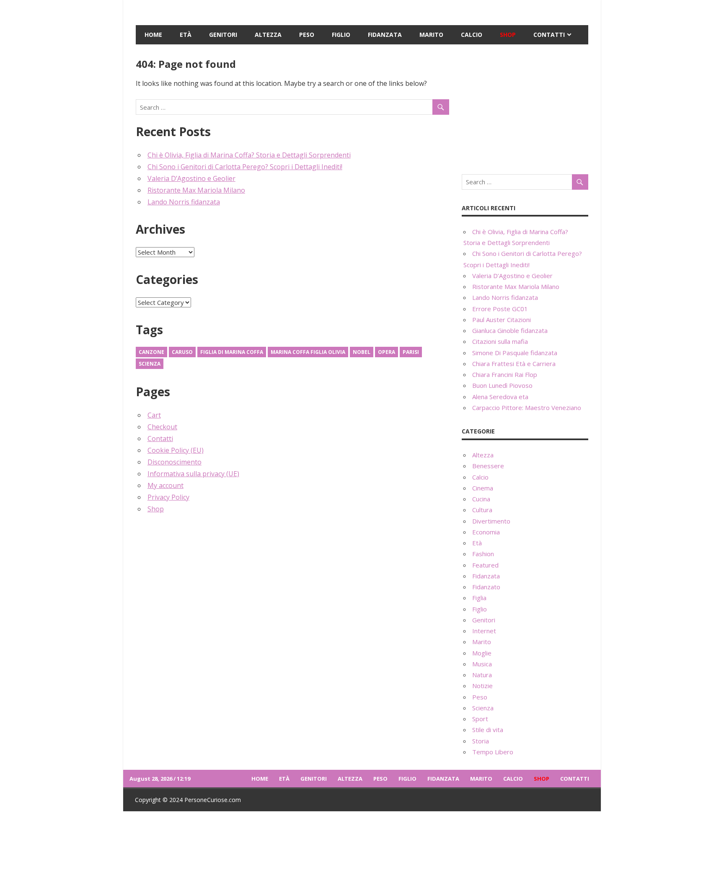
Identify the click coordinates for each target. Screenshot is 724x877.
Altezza (268, 35)
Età (185, 35)
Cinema (482, 488)
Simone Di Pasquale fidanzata (514, 352)
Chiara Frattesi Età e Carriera (514, 363)
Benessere (488, 466)
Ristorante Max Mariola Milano (196, 190)
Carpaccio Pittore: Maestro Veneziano (526, 407)
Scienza (483, 708)
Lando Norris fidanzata (183, 201)
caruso (182, 352)
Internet (484, 631)
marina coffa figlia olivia (308, 352)
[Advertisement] (525, 109)
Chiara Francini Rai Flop (504, 374)
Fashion (483, 553)
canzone (151, 352)
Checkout (162, 426)
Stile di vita (487, 729)
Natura (482, 675)
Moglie (481, 653)
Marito (431, 35)
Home (153, 35)
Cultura (482, 510)
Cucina (481, 499)
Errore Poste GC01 (500, 308)
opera (386, 352)
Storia (480, 741)
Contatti (549, 35)
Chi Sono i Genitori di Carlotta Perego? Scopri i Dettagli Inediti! (244, 166)
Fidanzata (385, 35)
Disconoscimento (174, 462)
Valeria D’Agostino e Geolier (191, 178)
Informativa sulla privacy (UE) (193, 473)
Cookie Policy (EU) (175, 450)
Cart (154, 415)
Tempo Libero (492, 752)
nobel (361, 352)
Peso (306, 35)
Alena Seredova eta (500, 396)
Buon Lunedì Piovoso (502, 385)
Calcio (471, 35)
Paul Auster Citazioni (501, 319)
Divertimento (491, 521)
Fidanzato (486, 587)
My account (165, 485)
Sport (480, 718)
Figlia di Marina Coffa (231, 352)
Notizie (482, 685)
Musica (482, 664)
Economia (486, 532)
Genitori (223, 35)
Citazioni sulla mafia (500, 341)
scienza (149, 363)
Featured (485, 565)
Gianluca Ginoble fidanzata (510, 330)
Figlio (341, 35)
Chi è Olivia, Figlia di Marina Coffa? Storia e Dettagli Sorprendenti (249, 155)
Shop (508, 35)
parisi (411, 352)
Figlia (479, 597)
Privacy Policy (168, 497)
